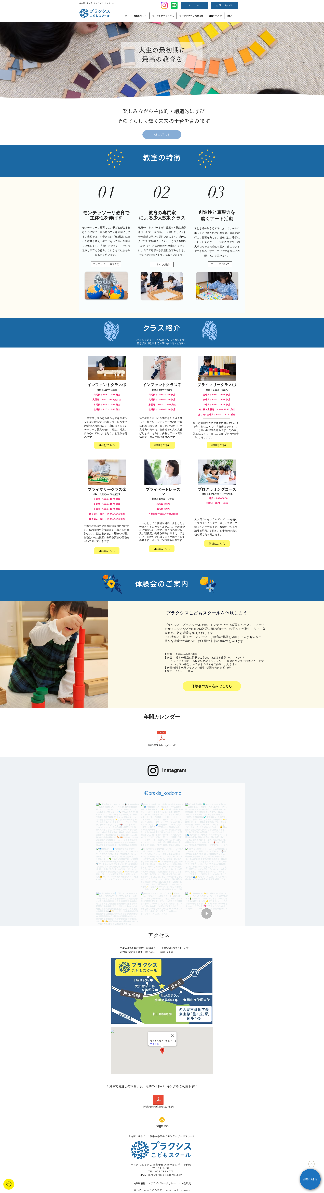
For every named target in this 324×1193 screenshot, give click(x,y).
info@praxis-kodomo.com (165, 1174)
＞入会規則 (184, 1183)
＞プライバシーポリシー (163, 1183)
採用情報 (140, 1183)
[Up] (162, 1119)
